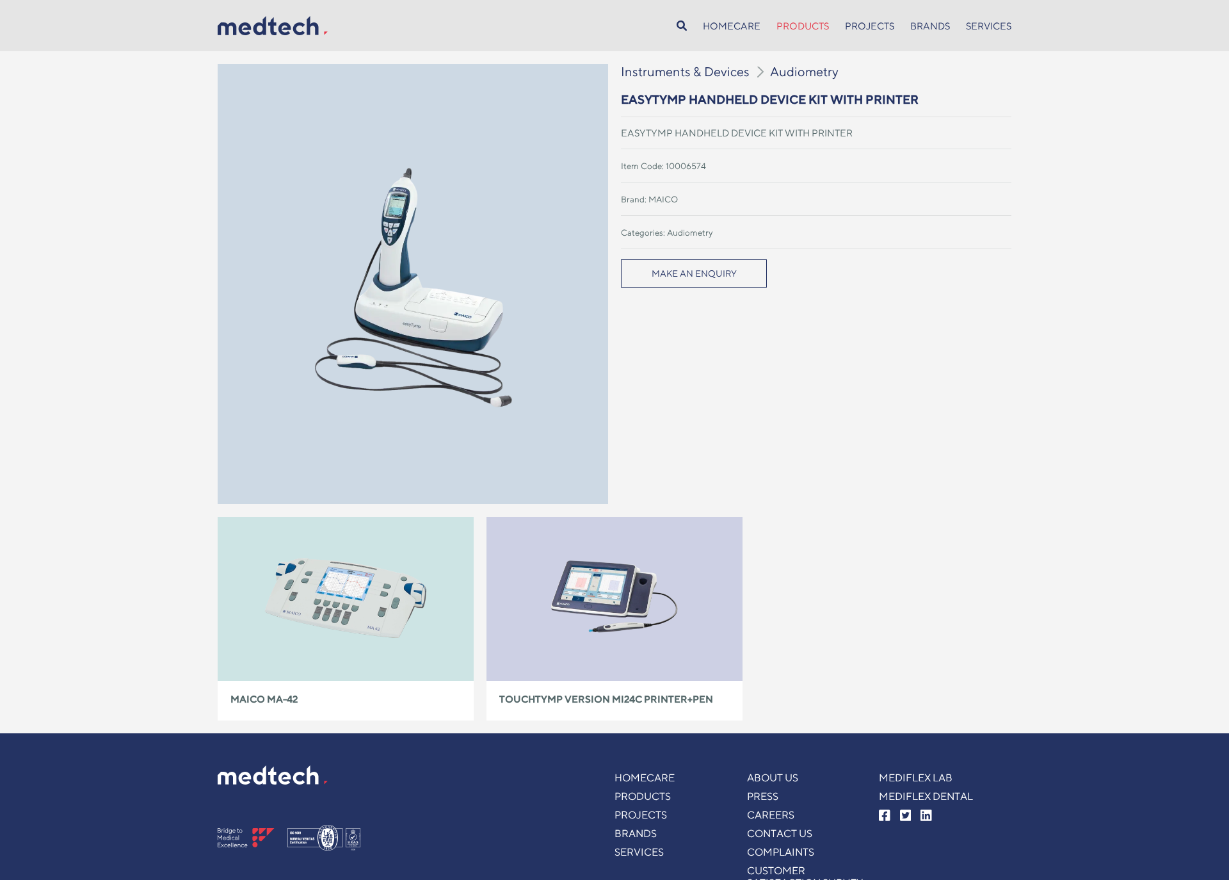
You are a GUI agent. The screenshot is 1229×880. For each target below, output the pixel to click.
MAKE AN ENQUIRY (694, 273)
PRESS (762, 796)
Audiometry (804, 71)
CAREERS (770, 815)
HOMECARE (731, 25)
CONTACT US (779, 833)
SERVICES (988, 25)
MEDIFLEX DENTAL (926, 796)
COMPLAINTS (780, 852)
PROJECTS (869, 25)
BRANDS (930, 25)
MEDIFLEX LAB (915, 778)
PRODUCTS (802, 25)
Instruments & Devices (685, 71)
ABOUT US (772, 778)
